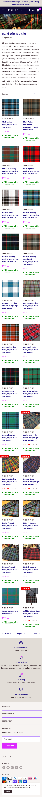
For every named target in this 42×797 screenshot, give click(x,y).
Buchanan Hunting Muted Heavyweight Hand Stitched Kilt (31, 437)
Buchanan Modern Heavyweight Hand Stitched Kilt (9, 481)
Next (35, 634)
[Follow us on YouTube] (20, 767)
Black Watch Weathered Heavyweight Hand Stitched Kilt (30, 126)
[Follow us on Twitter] (8, 767)
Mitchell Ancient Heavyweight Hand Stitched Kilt (30, 525)
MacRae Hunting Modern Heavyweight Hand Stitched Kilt (10, 259)
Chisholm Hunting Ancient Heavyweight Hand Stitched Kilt (10, 171)
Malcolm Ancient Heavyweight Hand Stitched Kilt (9, 569)
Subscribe (10, 746)
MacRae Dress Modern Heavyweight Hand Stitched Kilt (10, 215)
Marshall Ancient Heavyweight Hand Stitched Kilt (9, 437)
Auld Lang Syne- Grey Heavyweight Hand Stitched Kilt (31, 613)
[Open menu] (3, 10)
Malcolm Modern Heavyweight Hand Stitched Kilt (9, 393)
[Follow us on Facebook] (3, 767)
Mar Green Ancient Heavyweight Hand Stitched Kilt (30, 393)
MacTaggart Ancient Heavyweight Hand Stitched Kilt (30, 305)
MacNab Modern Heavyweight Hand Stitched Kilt (30, 569)
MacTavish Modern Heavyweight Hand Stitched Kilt (30, 349)
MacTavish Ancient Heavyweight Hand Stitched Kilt (9, 349)
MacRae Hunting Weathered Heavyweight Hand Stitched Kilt (30, 260)
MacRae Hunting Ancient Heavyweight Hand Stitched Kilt (31, 215)
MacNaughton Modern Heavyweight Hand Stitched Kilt (31, 171)
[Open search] (29, 10)
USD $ (5, 756)
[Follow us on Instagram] (12, 767)
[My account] (33, 10)
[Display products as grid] (35, 94)
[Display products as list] (39, 94)
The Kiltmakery (7, 119)
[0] (38, 10)
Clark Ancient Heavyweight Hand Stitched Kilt (9, 124)
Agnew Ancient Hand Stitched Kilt (10, 612)
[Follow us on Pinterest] (16, 767)
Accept (8, 791)
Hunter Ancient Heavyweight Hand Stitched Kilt (9, 525)
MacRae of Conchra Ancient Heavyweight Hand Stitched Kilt (10, 305)
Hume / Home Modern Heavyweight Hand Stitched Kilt (31, 481)
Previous (8, 634)
